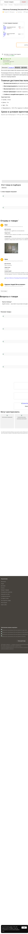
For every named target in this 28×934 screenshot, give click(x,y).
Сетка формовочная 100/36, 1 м (11, 27)
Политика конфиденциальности (8, 647)
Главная (1, 4)
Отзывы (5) (11, 67)
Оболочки (4, 187)
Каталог (5, 4)
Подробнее (6, 63)
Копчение (10, 4)
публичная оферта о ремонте (7, 648)
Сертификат (19, 12)
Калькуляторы (22, 641)
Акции (24, 2)
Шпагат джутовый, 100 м (11, 34)
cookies (10, 926)
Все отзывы (4, 291)
